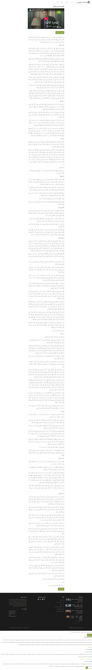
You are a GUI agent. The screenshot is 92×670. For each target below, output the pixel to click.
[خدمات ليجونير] (83, 2)
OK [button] (70, 632)
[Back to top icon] (87, 668)
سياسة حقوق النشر (19, 627)
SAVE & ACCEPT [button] (88, 669)
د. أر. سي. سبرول (60, 602)
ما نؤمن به (61, 604)
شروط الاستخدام (26, 627)
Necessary (88, 650)
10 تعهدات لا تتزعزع (59, 607)
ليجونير (49, 586)
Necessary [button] (90, 647)
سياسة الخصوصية (12, 627)
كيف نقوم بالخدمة (60, 609)
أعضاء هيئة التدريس (59, 611)
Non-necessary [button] (89, 659)
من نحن (61, 600)
